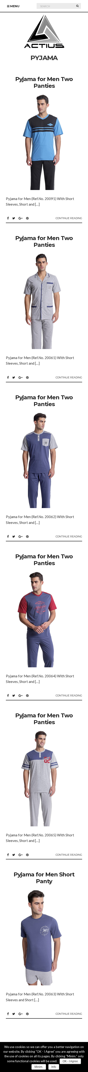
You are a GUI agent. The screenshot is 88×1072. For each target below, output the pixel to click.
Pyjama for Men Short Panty (44, 878)
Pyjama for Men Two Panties (44, 82)
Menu (14, 6)
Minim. (38, 1067)
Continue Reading (69, 218)
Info (53, 1067)
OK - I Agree (70, 1061)
